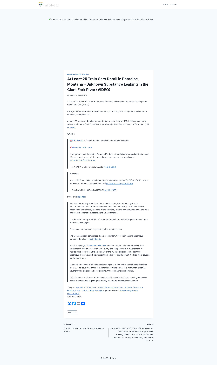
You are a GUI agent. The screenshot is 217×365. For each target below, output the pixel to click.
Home (165, 4)
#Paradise (76, 147)
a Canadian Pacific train (95, 246)
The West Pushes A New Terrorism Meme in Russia (84, 328)
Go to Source (73, 293)
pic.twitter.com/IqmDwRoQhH (119, 183)
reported (71, 127)
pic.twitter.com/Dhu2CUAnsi (82, 160)
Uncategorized (82, 74)
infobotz (72, 95)
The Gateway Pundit (128, 290)
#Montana (87, 147)
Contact (174, 4)
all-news (71, 74)
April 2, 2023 (110, 167)
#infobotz (72, 312)
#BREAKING (77, 141)
